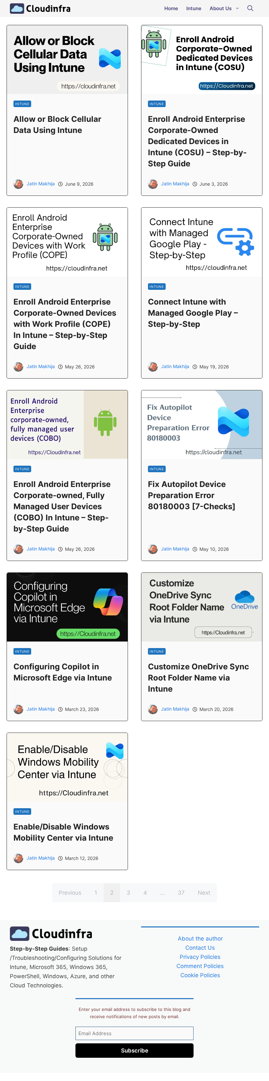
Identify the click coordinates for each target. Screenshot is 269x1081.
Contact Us (200, 947)
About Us (221, 8)
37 (181, 892)
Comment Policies (200, 966)
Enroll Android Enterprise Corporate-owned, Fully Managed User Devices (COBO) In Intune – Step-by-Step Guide (62, 506)
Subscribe (134, 1050)
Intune (193, 8)
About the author (200, 938)
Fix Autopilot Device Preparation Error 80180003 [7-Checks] (192, 495)
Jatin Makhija (41, 183)
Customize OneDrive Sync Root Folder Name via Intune (198, 678)
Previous (70, 892)
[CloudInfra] (40, 8)
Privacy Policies (200, 957)
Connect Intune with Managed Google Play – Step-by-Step (193, 313)
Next (204, 892)
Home (171, 8)
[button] (250, 8)
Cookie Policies (200, 975)
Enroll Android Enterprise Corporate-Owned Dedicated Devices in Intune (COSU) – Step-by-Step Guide (197, 141)
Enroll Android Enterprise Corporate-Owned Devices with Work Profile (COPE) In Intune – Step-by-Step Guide (64, 324)
